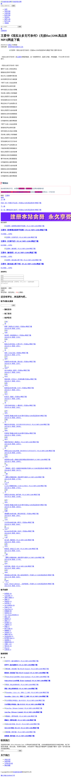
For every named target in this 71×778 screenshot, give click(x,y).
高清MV (7, 17)
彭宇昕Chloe (9, 638)
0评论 (10, 45)
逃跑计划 (8, 634)
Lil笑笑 (7, 649)
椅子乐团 (8, 628)
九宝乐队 (8, 595)
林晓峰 (7, 630)
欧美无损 (7, 15)
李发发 (8, 601)
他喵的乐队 (9, 642)
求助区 (6, 23)
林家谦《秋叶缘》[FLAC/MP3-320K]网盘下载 (19, 736)
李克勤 (8, 623)
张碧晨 (8, 613)
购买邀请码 (38, 192)
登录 (5, 30)
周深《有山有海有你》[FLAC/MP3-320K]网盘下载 (20, 688)
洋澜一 (8, 644)
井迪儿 (8, 607)
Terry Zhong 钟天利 (11, 615)
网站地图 (7, 765)
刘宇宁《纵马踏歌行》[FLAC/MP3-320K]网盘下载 (20, 665)
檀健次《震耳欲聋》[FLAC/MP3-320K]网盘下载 (20, 720)
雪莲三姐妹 (9, 597)
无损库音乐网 (17, 772)
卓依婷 (8, 632)
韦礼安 (8, 646)
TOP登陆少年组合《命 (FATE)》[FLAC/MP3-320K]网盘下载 (24, 704)
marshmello (8, 636)
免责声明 (7, 761)
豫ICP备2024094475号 (8, 775)
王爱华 (19, 57)
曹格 (6, 599)
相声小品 (7, 19)
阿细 (6, 626)
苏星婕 (8, 611)
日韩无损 (7, 13)
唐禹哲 (7, 619)
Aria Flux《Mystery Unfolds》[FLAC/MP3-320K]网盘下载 (23, 712)
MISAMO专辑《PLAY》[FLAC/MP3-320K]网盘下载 (21, 728)
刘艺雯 (7, 603)
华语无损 (7, 11)
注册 (2, 30)
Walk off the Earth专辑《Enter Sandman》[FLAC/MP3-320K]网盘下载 (27, 680)
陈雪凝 (8, 593)
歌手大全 (7, 21)
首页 (5, 9)
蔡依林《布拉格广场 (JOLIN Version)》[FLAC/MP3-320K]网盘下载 (26, 673)
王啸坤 (8, 624)
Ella (6, 648)
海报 (2, 197)
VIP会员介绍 (8, 763)
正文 (21, 47)
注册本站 (21, 188)
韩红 (7, 617)
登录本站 (29, 188)
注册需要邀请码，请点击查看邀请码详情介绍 (15, 192)
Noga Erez (8, 609)
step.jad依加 (9, 605)
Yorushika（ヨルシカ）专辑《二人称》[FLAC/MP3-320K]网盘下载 (26, 696)
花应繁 (7, 640)
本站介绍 (7, 759)
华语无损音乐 (15, 47)
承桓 (7, 621)
